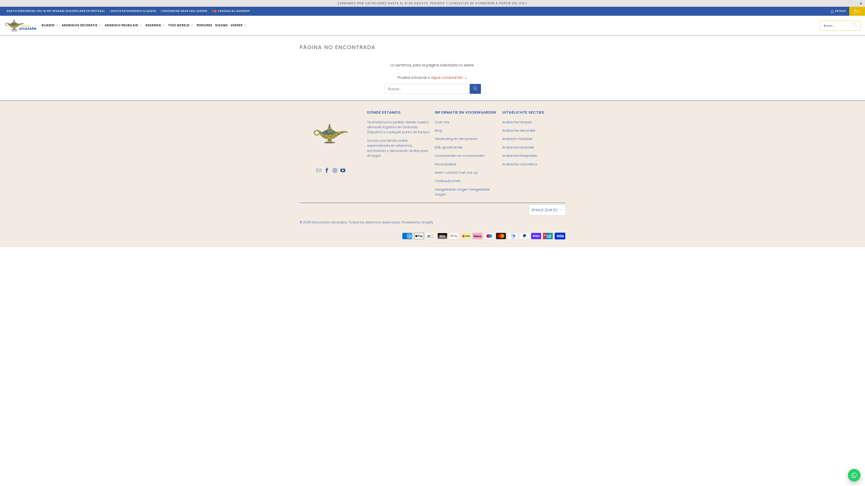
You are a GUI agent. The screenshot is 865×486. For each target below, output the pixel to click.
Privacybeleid (445, 164)
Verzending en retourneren (456, 139)
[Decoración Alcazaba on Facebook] (326, 171)
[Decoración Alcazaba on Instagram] (335, 171)
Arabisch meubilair (517, 139)
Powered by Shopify (417, 222)
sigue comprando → (449, 77)
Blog (438, 130)
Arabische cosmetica (519, 164)
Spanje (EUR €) (544, 210)
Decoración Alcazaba (329, 222)
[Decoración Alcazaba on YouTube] (343, 171)
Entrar (840, 11)
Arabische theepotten (519, 155)
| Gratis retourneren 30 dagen (132, 11)
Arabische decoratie (518, 130)
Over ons (442, 122)
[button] (50, 26)
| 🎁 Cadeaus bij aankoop (231, 11)
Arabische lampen (517, 122)
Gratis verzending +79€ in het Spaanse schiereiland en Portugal (56, 11)
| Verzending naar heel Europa (184, 11)
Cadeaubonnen (448, 181)
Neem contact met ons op (456, 172)
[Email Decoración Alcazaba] (319, 171)
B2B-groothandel (448, 147)
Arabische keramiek (518, 147)
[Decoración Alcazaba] (21, 25)
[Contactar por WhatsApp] (854, 475)
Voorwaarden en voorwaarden (460, 155)
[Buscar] (854, 26)
